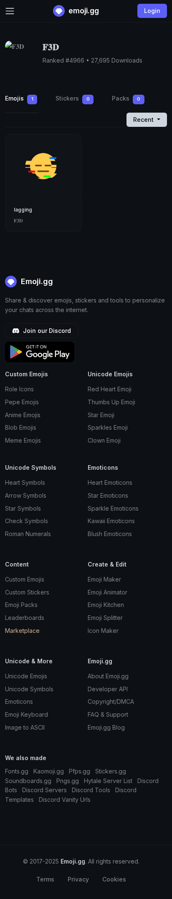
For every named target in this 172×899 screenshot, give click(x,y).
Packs (126, 98)
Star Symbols (23, 508)
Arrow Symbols (25, 495)
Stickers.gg (110, 771)
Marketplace (22, 630)
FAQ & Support (108, 714)
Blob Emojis (20, 427)
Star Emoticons (108, 495)
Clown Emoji (104, 440)
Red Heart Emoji (110, 389)
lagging (23, 209)
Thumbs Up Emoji (111, 401)
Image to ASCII (25, 727)
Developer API (108, 689)
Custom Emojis (24, 579)
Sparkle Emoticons (113, 508)
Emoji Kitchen (106, 604)
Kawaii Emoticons (111, 520)
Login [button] (152, 10)
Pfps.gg (79, 771)
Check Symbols (26, 520)
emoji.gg (83, 10)
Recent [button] (144, 119)
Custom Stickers (27, 592)
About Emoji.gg (108, 676)
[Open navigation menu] (10, 11)
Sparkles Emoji (108, 427)
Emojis (19, 98)
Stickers (73, 98)
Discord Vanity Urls (65, 799)
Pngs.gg (67, 780)
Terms (45, 879)
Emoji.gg (36, 281)
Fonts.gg (16, 771)
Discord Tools (91, 789)
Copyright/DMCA (111, 701)
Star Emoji (101, 414)
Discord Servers (44, 789)
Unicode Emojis (26, 676)
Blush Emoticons (110, 533)
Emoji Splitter (105, 617)
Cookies (114, 879)
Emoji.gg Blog (106, 727)
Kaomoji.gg (48, 771)
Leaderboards (24, 617)
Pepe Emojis (22, 401)
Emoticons (19, 701)
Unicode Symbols (29, 689)
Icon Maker (103, 630)
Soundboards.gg (28, 780)
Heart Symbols (25, 482)
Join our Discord (46, 330)
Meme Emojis (23, 440)
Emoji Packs (21, 604)
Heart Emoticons (110, 482)
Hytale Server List (108, 780)
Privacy (78, 879)
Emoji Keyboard (26, 714)
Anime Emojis (22, 414)
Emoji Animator (107, 592)
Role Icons (19, 389)
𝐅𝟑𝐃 (18, 220)
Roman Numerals (28, 533)
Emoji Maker (104, 579)
